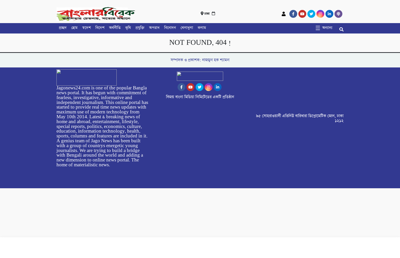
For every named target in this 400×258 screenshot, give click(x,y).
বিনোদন (170, 27)
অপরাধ (154, 27)
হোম (74, 27)
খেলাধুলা (187, 27)
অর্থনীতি (115, 27)
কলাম (202, 27)
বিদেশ (99, 27)
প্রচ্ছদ (63, 27)
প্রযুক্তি (139, 27)
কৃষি (128, 27)
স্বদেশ (86, 27)
